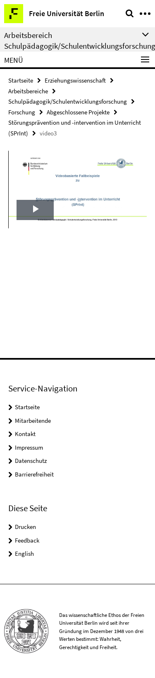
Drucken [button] (25, 527)
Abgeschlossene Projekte (78, 112)
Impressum (29, 447)
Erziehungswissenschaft (75, 80)
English (24, 553)
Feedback (27, 540)
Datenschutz (31, 461)
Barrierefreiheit (34, 474)
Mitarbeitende (33, 420)
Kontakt (25, 434)
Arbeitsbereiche (28, 91)
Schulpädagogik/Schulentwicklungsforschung (67, 101)
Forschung (21, 112)
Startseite (20, 80)
